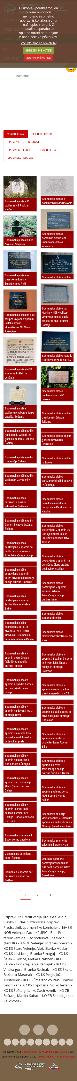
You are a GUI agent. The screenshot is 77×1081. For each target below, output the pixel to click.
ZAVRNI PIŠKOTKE (38, 57)
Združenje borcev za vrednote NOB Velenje (45, 1052)
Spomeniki (14, 142)
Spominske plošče (19, 150)
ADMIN (41, 1056)
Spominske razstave (20, 157)
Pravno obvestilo (66, 1056)
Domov (9, 115)
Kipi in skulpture (42, 134)
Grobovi (33, 142)
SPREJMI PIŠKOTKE (38, 50)
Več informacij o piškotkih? (38, 43)
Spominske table (49, 150)
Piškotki (51, 1056)
